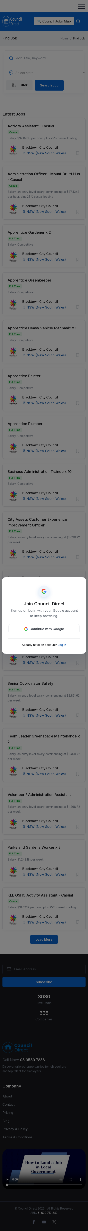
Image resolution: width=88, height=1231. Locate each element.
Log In (62, 644)
